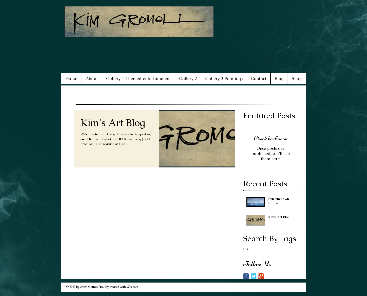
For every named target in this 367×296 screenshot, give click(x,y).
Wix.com (132, 287)
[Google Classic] (261, 276)
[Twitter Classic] (253, 276)
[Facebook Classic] (246, 276)
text (246, 248)
